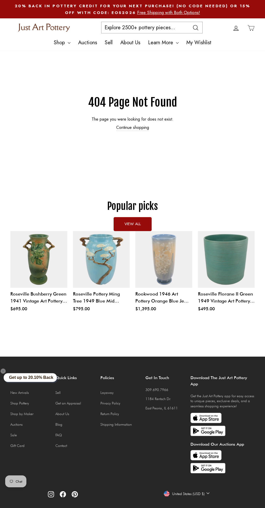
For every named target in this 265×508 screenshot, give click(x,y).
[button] (6, 371)
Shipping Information (116, 424)
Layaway (107, 393)
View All (132, 224)
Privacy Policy (110, 403)
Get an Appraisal (68, 403)
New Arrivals (19, 393)
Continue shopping (132, 127)
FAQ (58, 435)
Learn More (161, 42)
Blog (58, 424)
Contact (61, 446)
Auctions (87, 42)
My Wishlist (198, 42)
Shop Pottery (19, 403)
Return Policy (109, 414)
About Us (130, 42)
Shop (60, 42)
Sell (109, 42)
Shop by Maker (21, 414)
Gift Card (17, 446)
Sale (13, 435)
